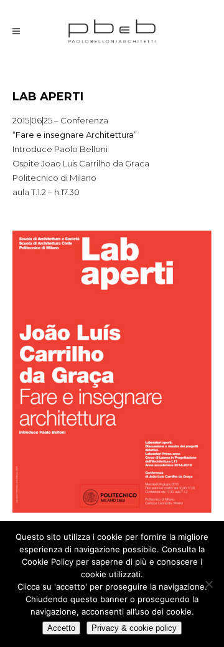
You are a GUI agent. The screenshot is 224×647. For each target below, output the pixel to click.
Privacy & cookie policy (134, 628)
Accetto (61, 628)
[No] (208, 584)
